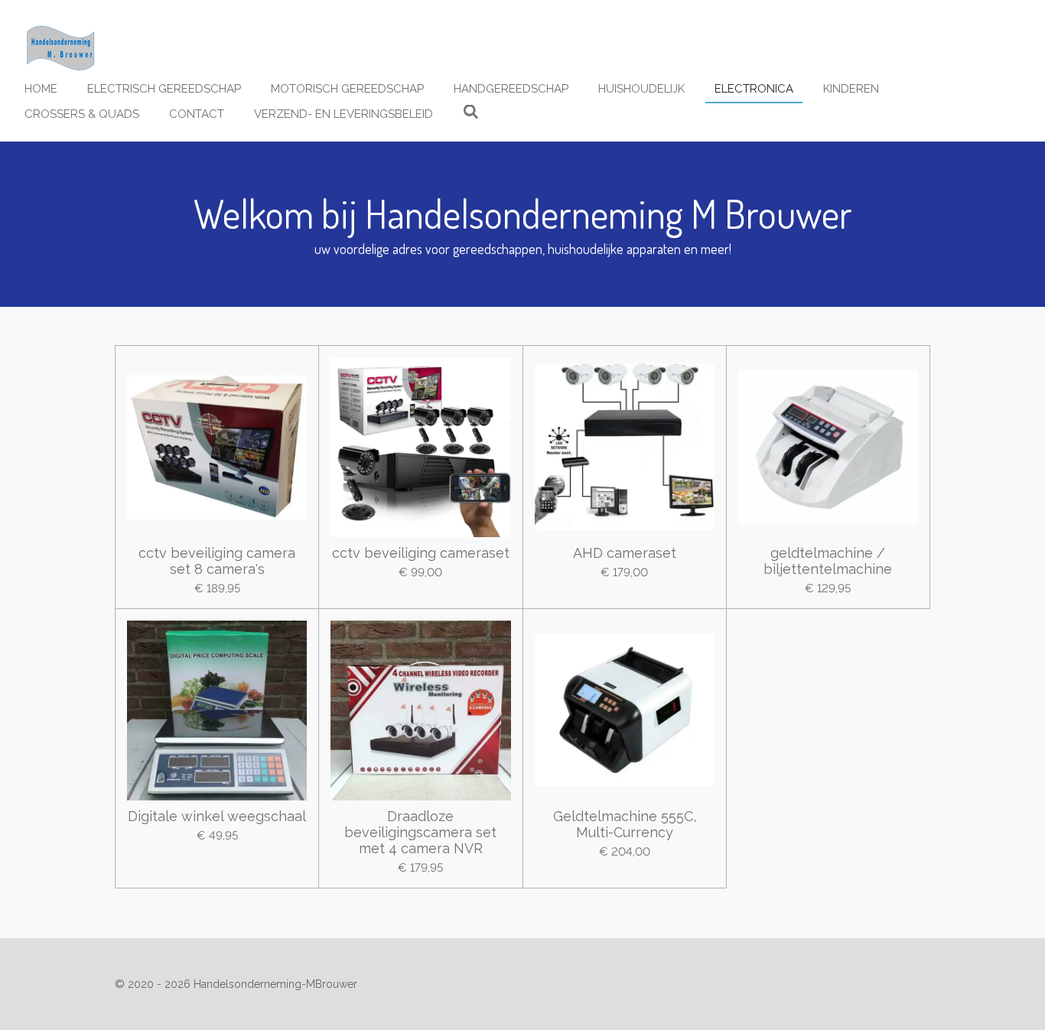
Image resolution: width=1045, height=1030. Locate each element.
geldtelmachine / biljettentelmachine (827, 561)
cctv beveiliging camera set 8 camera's (216, 561)
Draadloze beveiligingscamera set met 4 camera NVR (420, 832)
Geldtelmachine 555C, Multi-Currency (624, 824)
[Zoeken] (471, 112)
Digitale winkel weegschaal (217, 816)
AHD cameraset (624, 553)
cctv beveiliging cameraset (420, 553)
